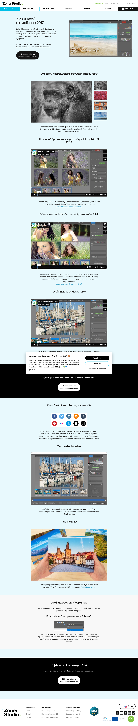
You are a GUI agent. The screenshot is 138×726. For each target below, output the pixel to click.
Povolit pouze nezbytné (97, 368)
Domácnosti (99, 3)
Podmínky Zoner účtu (50, 717)
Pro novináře (30, 717)
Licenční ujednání (48, 711)
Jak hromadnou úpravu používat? (69, 206)
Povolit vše (97, 358)
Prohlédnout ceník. (88, 587)
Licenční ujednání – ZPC (51, 714)
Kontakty (29, 714)
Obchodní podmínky (73, 711)
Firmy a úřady (110, 3)
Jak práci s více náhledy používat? (69, 284)
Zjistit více (32, 370)
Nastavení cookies (72, 717)
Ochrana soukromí (73, 714)
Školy (118, 3)
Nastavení (97, 364)
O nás (28, 711)
